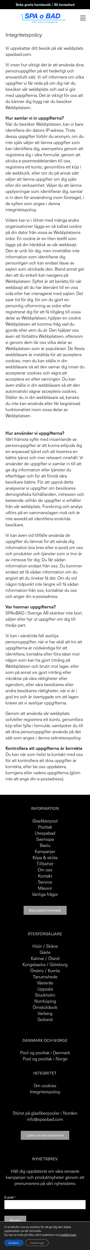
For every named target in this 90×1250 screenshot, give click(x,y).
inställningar (68, 1235)
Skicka (15, 1220)
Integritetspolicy (45, 1091)
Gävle (45, 952)
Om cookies (45, 1085)
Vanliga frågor (45, 894)
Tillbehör (45, 863)
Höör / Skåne (45, 946)
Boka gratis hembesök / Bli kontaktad (45, 4)
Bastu (45, 845)
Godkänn (14, 1243)
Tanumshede (45, 976)
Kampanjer (45, 851)
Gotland (45, 1019)
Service (45, 882)
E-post (10, 1197)
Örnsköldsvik (45, 1007)
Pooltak (45, 827)
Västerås (45, 982)
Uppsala (45, 989)
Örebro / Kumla (45, 970)
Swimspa (45, 839)
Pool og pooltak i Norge (45, 1058)
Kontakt (45, 875)
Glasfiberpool (45, 820)
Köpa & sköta (45, 857)
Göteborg (59, 964)
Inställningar (37, 1243)
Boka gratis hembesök (45, 910)
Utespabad (45, 833)
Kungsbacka (33, 964)
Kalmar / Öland (45, 958)
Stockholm (45, 995)
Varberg (45, 1013)
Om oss (45, 869)
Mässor (45, 888)
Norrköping (45, 1001)
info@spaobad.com (45, 1119)
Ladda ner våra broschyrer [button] (45, 1135)
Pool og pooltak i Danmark (45, 1052)
